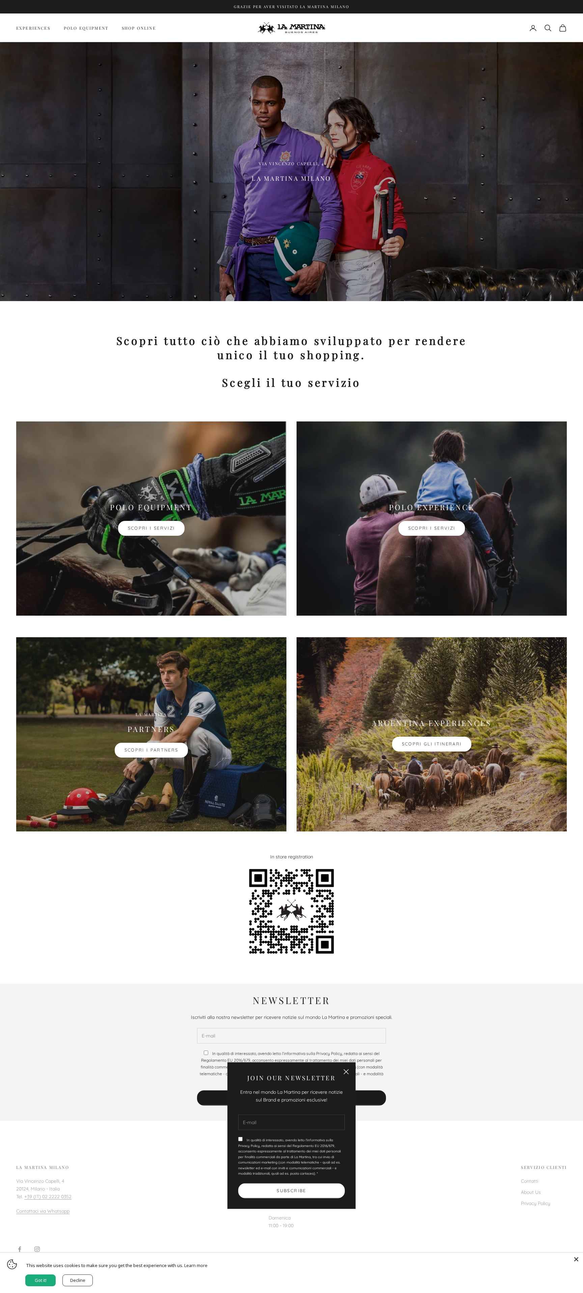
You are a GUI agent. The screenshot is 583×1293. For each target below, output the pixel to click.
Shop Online (139, 28)
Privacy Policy (535, 1203)
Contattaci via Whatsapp (43, 1211)
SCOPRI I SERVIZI (151, 528)
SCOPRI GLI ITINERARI (432, 743)
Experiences (33, 28)
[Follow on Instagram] (37, 1249)
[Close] (576, 1259)
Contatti (529, 1181)
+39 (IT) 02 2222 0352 (48, 1197)
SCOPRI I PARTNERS (151, 750)
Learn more (195, 1265)
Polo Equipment (86, 28)
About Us (531, 1192)
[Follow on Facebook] (19, 1249)
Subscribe (291, 1190)
